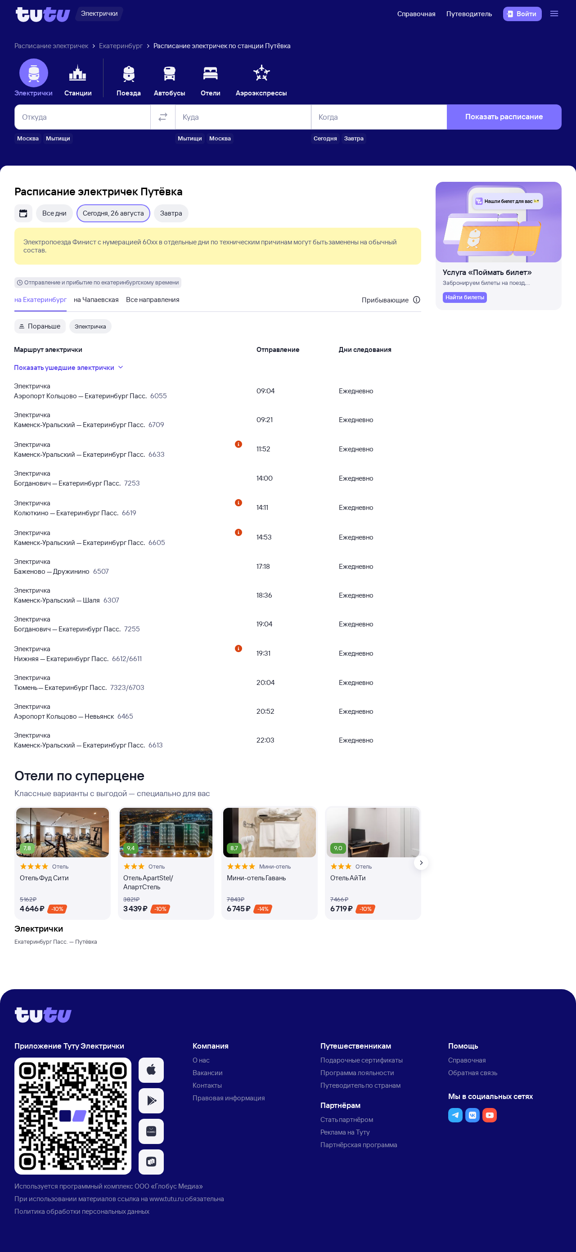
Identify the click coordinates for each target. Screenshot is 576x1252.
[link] (465, 297)
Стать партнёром (346, 1119)
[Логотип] (43, 14)
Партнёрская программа (358, 1144)
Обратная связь (472, 1072)
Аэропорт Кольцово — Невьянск (64, 716)
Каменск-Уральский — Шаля (57, 600)
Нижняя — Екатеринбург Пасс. (61, 658)
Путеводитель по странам (360, 1085)
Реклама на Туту (345, 1132)
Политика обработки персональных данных (81, 1211)
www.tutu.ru (166, 1198)
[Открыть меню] (555, 14)
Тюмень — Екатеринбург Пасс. (60, 687)
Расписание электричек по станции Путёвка (222, 45)
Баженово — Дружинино (52, 571)
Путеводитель (469, 13)
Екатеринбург (121, 45)
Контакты (207, 1085)
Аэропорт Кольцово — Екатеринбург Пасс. (80, 396)
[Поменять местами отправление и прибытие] (163, 117)
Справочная (416, 13)
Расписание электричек (51, 45)
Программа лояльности (357, 1072)
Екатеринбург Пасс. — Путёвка (55, 941)
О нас (201, 1060)
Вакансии (208, 1072)
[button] (151, 1070)
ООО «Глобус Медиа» (169, 1186)
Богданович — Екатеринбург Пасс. (67, 483)
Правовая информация (229, 1098)
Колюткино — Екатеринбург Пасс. (66, 513)
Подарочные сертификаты (361, 1060)
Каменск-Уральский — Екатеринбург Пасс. (79, 424)
